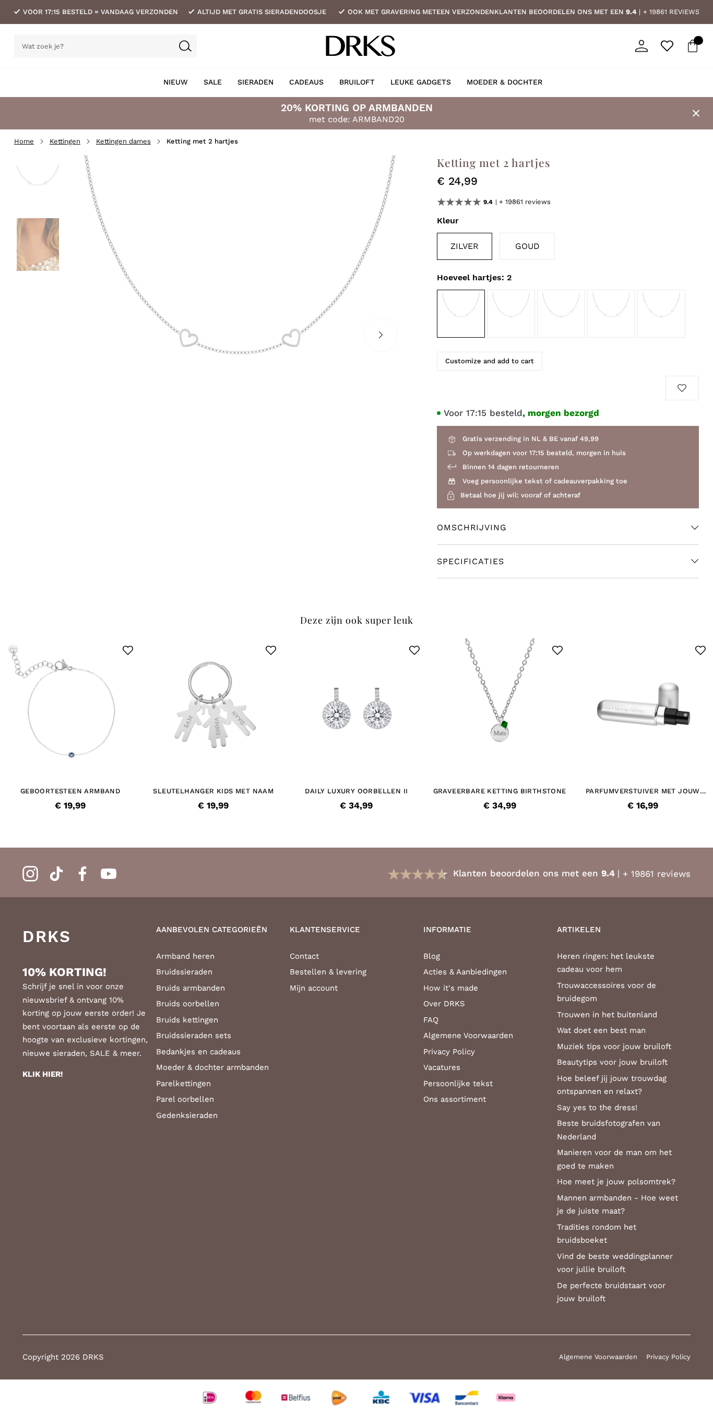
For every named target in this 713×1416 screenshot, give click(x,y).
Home (24, 141)
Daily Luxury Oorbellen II (356, 791)
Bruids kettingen (187, 1020)
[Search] (185, 45)
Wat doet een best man (601, 1030)
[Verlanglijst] (667, 46)
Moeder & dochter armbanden (212, 1067)
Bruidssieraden (184, 972)
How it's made (450, 988)
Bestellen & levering (328, 972)
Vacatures (441, 1067)
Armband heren (185, 956)
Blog (431, 956)
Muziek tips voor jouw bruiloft (614, 1046)
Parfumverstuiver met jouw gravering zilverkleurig (643, 791)
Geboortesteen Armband (70, 791)
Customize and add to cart (489, 361)
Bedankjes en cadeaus (198, 1051)
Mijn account (314, 988)
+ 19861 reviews (671, 12)
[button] (128, 650)
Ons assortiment (454, 1099)
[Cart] (692, 46)
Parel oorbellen (185, 1099)
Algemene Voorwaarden (468, 1035)
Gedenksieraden (187, 1115)
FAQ (430, 1020)
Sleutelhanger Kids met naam (213, 791)
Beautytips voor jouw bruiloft (612, 1062)
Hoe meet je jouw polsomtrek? (616, 1181)
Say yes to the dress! (597, 1107)
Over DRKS (444, 1003)
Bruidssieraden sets (193, 1035)
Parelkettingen (183, 1083)
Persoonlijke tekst (458, 1083)
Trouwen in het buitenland (607, 1014)
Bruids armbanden (190, 988)
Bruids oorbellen (187, 1003)
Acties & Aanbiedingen (465, 972)
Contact (304, 956)
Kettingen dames (123, 141)
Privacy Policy (449, 1051)
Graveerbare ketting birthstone (499, 791)
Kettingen (65, 141)
